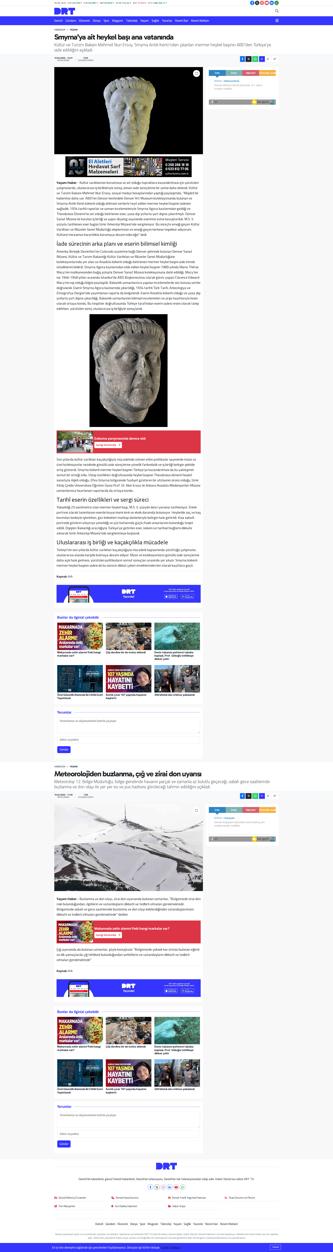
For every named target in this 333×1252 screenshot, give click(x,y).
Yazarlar (167, 20)
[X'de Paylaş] (248, 59)
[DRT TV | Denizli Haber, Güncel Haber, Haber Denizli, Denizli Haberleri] (64, 10)
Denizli (58, 20)
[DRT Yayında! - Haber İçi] (129, 593)
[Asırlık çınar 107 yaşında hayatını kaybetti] (128, 678)
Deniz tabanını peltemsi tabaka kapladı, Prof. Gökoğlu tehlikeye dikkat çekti (174, 655)
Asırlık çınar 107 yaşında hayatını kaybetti (126, 696)
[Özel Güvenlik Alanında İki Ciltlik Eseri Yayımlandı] (80, 678)
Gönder (64, 749)
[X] (157, 1187)
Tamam (275, 1247)
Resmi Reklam (200, 20)
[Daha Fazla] (262, 59)
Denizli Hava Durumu (127, 1198)
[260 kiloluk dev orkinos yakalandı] (177, 678)
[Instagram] (163, 1187)
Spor (106, 20)
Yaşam (144, 20)
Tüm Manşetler (66, 1206)
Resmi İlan (181, 20)
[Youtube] (176, 1187)
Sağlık (155, 20)
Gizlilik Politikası (170, 1247)
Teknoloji (131, 20)
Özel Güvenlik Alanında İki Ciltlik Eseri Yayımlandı (80, 696)
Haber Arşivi (178, 1206)
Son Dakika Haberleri (126, 1206)
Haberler (59, 29)
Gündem (71, 20)
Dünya (97, 20)
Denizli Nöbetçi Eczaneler (72, 1198)
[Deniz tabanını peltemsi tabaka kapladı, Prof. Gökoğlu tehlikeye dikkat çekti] (177, 636)
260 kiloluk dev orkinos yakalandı (174, 694)
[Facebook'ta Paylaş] (242, 59)
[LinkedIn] (170, 1187)
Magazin (117, 20)
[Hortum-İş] (128, 166)
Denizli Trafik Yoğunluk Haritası (189, 1198)
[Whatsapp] (182, 1187)
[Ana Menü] (277, 21)
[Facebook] (150, 1187)
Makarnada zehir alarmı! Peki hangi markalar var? (79, 654)
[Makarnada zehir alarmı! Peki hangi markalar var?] (80, 636)
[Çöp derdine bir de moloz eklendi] (128, 636)
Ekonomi (84, 20)
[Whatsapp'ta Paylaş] (255, 59)
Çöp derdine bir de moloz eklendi (126, 652)
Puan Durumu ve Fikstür (242, 1198)
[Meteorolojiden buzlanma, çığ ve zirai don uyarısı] (128, 847)
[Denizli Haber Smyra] (128, 370)
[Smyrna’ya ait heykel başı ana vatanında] (128, 110)
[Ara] (277, 11)
